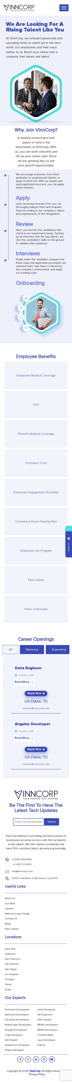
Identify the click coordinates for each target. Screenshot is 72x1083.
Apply (23, 198)
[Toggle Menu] (64, 7)
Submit (52, 822)
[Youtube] (52, 1059)
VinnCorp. (35, 1071)
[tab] (10, 649)
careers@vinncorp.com (36, 708)
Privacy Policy (37, 1074)
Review (24, 224)
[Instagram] (44, 1059)
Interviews (28, 253)
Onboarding (30, 283)
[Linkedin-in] (36, 1059)
